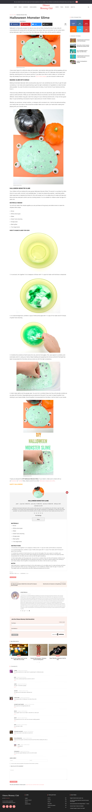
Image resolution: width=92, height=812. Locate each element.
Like (73, 20)
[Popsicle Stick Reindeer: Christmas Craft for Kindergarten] (38, 650)
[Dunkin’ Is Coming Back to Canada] (73, 62)
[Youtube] (29, 610)
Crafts (14, 14)
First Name (13, 623)
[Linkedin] (24, 610)
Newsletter (8, 798)
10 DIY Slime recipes (41, 76)
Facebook (14, 481)
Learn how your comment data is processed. (35, 784)
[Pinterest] (10, 806)
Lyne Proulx (23, 21)
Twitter (20, 481)
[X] (27, 610)
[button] (88, 7)
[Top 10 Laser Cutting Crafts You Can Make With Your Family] (19, 650)
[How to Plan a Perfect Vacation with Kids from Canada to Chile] (73, 46)
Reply (15, 673)
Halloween (13, 577)
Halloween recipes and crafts (47, 481)
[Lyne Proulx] (15, 601)
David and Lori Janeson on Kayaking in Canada (54, 583)
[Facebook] (20, 610)
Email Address (14, 628)
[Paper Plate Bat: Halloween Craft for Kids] (58, 650)
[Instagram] (22, 610)
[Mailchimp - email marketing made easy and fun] (58, 635)
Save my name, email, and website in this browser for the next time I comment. (24, 763)
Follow (79, 20)
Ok (76, 1)
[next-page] (39, 662)
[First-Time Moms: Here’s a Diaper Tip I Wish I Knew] (73, 51)
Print (38, 519)
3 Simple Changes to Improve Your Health (77, 808)
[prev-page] (37, 662)
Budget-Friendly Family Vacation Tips (76, 798)
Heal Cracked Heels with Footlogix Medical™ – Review (79, 803)
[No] (90, 2)
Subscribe (86, 26)
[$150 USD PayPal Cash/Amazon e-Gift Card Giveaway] (73, 40)
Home (11, 14)
